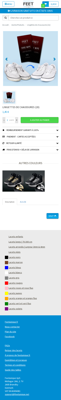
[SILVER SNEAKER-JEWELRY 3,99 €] (34, 181)
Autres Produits (18, 25)
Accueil (5, 25)
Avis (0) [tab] (23, 202)
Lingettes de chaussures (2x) (38, 25)
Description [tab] (9, 202)
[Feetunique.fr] (28, 4)
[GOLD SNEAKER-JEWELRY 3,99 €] (13, 181)
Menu (9, 4)
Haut (51, 215)
